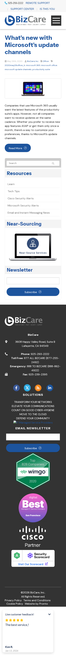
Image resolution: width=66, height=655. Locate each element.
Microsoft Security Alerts (23, 205)
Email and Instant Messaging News (29, 212)
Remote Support (38, 3)
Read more (15, 148)
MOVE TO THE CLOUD (33, 414)
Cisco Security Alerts (21, 198)
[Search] (54, 163)
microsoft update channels (18, 69)
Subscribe (31, 292)
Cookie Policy (14, 604)
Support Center (22, 8)
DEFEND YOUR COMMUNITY (33, 418)
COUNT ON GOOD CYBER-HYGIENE (33, 410)
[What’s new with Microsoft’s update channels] (33, 88)
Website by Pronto (36, 604)
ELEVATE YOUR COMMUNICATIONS (33, 406)
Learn (11, 184)
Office (46, 61)
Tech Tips (14, 191)
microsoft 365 (33, 65)
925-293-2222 (15, 3)
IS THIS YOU (47, 8)
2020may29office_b (15, 65)
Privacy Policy (13, 600)
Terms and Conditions (37, 600)
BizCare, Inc (32, 61)
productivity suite (41, 69)
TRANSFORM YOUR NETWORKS (33, 402)
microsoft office (49, 65)
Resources (19, 173)
